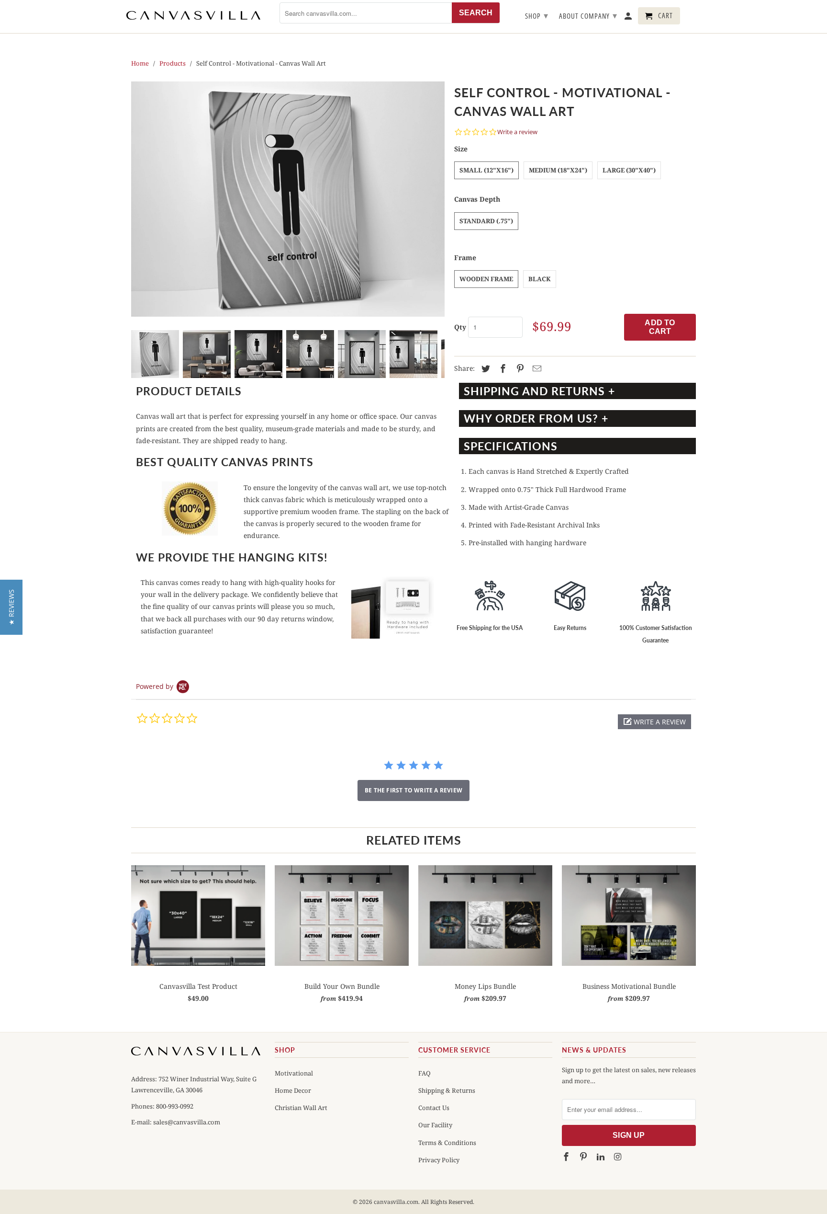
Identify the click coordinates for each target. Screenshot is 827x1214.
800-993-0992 (174, 1106)
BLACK (539, 279)
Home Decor (293, 1090)
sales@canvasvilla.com (186, 1122)
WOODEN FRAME (486, 279)
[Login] (629, 17)
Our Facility (435, 1125)
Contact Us (433, 1107)
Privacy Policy (438, 1160)
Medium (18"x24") (558, 170)
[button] (654, 721)
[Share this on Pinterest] (518, 369)
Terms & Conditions (447, 1142)
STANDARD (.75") (486, 221)
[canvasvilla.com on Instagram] (618, 1157)
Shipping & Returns (446, 1090)
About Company (588, 15)
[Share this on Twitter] (484, 369)
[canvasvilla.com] (193, 15)
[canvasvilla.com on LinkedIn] (601, 1157)
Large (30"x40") (629, 170)
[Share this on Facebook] (501, 369)
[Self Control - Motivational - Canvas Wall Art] (288, 199)
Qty (460, 327)
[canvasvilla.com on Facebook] (567, 1157)
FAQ (424, 1073)
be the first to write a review (413, 790)
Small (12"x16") (486, 170)
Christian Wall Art (301, 1107)
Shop (536, 15)
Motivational (294, 1073)
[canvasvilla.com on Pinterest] (584, 1157)
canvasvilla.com (396, 1202)
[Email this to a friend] (535, 369)
